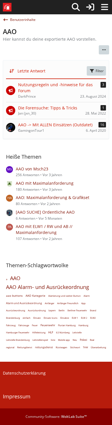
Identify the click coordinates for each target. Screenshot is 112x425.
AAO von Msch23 (32, 169)
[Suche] (76, 7)
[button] (104, 49)
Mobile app (64, 339)
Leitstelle (77, 332)
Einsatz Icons (50, 317)
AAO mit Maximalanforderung (45, 183)
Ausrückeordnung (15, 310)
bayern (52, 310)
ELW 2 (84, 317)
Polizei (83, 340)
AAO (15, 278)
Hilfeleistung (38, 332)
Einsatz (37, 317)
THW (85, 347)
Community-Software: (56, 416)
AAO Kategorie (35, 296)
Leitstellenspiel (40, 339)
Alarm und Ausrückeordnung (24, 303)
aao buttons (14, 296)
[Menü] (104, 7)
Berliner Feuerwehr (77, 310)
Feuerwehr (47, 325)
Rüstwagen (61, 347)
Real (92, 339)
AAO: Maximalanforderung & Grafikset (52, 197)
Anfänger (49, 303)
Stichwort (75, 347)
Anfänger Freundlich (67, 303)
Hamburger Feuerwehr (17, 332)
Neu (75, 339)
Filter (100, 70)
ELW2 (93, 317)
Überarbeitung (98, 347)
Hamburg (83, 325)
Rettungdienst (24, 347)
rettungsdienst (44, 347)
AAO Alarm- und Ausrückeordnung (47, 287)
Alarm (87, 295)
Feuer (35, 325)
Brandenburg (13, 317)
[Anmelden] (90, 7)
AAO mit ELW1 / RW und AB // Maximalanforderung (44, 229)
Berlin (62, 310)
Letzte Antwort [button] (31, 71)
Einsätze (64, 317)
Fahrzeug (11, 325)
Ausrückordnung (37, 310)
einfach (26, 317)
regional (10, 347)
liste (53, 339)
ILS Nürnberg (62, 332)
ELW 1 (75, 317)
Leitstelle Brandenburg (18, 339)
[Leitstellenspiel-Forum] (7, 7)
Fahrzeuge (23, 325)
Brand (93, 310)
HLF (50, 332)
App (83, 303)
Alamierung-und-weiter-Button (64, 295)
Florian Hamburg (67, 325)
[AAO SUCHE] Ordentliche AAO (45, 212)
